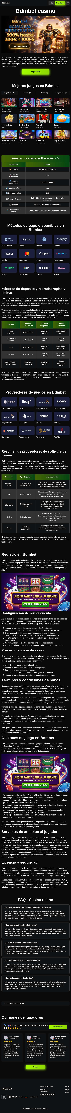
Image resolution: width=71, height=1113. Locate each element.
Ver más (35, 1067)
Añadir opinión (58, 1026)
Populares (8, 93)
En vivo (25, 93)
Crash (43, 93)
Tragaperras (60, 93)
